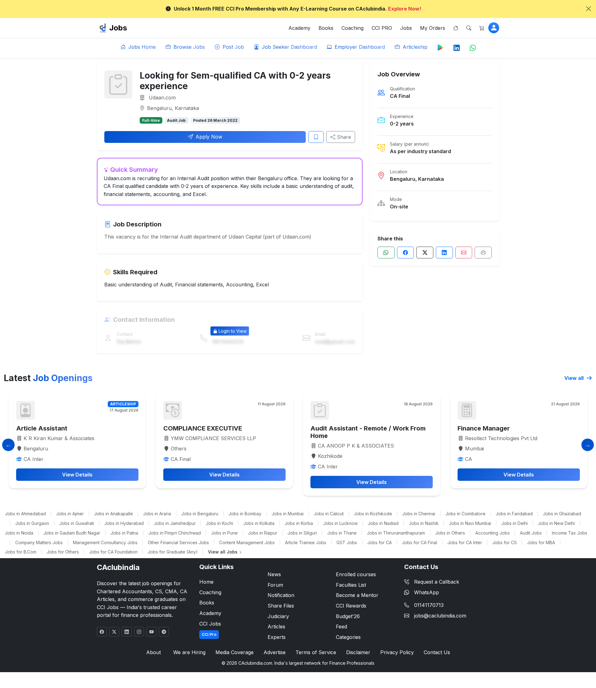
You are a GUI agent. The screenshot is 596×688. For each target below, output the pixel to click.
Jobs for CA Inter (464, 542)
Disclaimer (358, 652)
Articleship (414, 47)
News (274, 574)
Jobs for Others (63, 551)
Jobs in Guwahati (76, 523)
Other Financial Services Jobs (178, 542)
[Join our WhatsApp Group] (472, 48)
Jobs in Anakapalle (113, 513)
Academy (299, 28)
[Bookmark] (316, 137)
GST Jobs (346, 542)
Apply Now (209, 137)
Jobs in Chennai (418, 513)
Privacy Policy (397, 652)
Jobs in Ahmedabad (25, 513)
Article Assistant (41, 428)
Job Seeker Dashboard (288, 47)
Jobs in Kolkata (258, 523)
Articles (276, 626)
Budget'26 (348, 616)
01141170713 (429, 605)
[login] (493, 27)
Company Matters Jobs (39, 542)
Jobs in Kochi (219, 523)
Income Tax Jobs (569, 532)
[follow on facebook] (102, 631)
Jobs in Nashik (424, 523)
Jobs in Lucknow (340, 523)
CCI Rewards (351, 606)
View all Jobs (223, 551)
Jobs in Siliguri (302, 532)
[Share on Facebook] (405, 252)
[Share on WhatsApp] (386, 252)
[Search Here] (468, 28)
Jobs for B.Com (20, 551)
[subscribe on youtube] (151, 631)
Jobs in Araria (157, 513)
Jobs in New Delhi (556, 523)
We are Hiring (189, 652)
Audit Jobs (531, 532)
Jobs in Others (450, 532)
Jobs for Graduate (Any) (173, 551)
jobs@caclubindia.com (440, 616)
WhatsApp (426, 592)
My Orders (432, 28)
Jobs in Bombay (244, 513)
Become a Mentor (357, 595)
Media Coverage (234, 652)
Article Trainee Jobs (305, 542)
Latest (48, 378)
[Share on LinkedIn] (444, 252)
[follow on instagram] (139, 631)
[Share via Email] (463, 252)
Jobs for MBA (541, 542)
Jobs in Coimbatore (465, 513)
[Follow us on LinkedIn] (456, 48)
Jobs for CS (504, 542)
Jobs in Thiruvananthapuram (396, 532)
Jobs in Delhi (514, 523)
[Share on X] (424, 252)
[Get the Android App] (440, 47)
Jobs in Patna (124, 532)
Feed (341, 626)
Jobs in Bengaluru (199, 513)
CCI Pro (209, 634)
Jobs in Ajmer (70, 513)
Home (206, 582)
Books (325, 28)
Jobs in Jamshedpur (175, 523)
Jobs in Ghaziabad (562, 513)
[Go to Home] (455, 28)
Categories (348, 637)
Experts (277, 637)
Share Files (281, 606)
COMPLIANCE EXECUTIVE (202, 428)
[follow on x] (114, 631)
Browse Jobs (188, 47)
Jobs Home (141, 47)
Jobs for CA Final (419, 542)
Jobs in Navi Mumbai (470, 523)
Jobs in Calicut (329, 513)
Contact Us (437, 652)
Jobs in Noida (19, 532)
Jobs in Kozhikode (373, 513)
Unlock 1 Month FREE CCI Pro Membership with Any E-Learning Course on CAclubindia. (297, 9)
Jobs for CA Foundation (113, 551)
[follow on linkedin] (127, 631)
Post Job (232, 47)
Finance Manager (484, 428)
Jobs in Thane (342, 532)
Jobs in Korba (299, 523)
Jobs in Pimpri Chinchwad (174, 532)
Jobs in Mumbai (288, 513)
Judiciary (278, 616)
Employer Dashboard (359, 47)
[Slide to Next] (587, 445)
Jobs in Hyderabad (124, 523)
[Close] (588, 8)
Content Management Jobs (247, 542)
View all (574, 378)
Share (343, 137)
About (153, 652)
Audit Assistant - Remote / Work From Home (368, 432)
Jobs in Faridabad (514, 513)
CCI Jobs (210, 624)
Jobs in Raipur (262, 532)
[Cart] (481, 28)
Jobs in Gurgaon (32, 523)
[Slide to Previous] (8, 445)
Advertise (275, 652)
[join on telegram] (164, 631)
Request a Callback (436, 582)
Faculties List (351, 585)
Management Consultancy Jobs (105, 542)
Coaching (352, 28)
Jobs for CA (379, 542)
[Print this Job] (483, 252)
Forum (275, 585)
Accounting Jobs (492, 532)
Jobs (118, 27)
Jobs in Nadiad (383, 523)
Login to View (232, 331)
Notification (281, 595)
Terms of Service (316, 652)
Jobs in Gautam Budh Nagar (71, 532)
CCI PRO (382, 28)
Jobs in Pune (224, 532)
